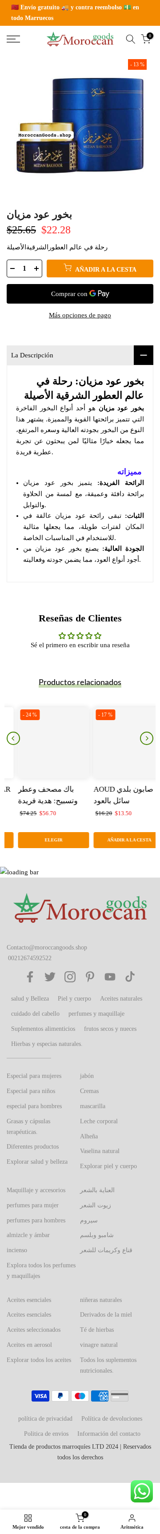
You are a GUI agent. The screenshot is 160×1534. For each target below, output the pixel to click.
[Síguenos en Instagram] (70, 976)
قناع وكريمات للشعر (106, 1250)
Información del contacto (108, 1433)
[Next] (146, 738)
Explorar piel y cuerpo (108, 1166)
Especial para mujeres (34, 1076)
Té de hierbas (97, 1329)
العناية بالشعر (97, 1190)
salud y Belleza (30, 998)
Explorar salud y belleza (37, 1161)
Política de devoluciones (111, 1418)
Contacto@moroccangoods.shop (47, 947)
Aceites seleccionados (33, 1329)
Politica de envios (46, 1433)
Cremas (89, 1091)
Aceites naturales (121, 998)
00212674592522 (30, 958)
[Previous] (13, 738)
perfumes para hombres (36, 1220)
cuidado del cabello (35, 1013)
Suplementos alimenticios (43, 1028)
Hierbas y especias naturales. (47, 1044)
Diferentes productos (33, 1146)
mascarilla (92, 1106)
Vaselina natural (100, 1151)
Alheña (89, 1136)
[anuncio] (80, 13)
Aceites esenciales (29, 1300)
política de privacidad (45, 1418)
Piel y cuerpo (74, 998)
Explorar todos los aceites (39, 1360)
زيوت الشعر (95, 1205)
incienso (17, 1250)
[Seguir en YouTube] (110, 976)
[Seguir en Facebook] (30, 976)
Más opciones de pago (80, 315)
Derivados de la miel (106, 1314)
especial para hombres (34, 1106)
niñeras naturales (101, 1300)
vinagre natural (99, 1345)
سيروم (89, 1220)
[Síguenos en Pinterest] (90, 976)
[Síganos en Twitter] (50, 976)
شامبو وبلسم (97, 1235)
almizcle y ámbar (28, 1235)
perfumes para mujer (33, 1205)
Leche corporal (99, 1121)
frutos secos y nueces (110, 1028)
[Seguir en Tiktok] (130, 976)
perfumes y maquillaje (96, 1013)
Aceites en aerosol (29, 1345)
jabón (87, 1076)
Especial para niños (31, 1091)
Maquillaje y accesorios (36, 1190)
